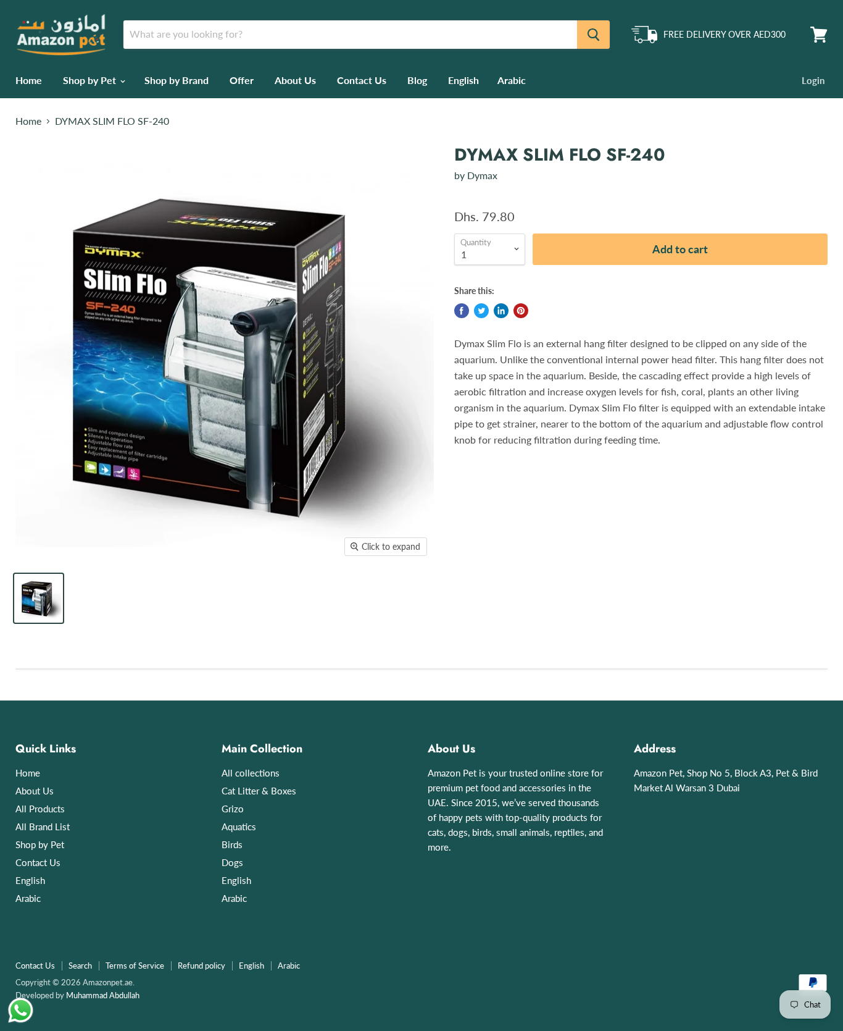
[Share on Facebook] (461, 310)
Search (80, 965)
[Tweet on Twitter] (481, 310)
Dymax (482, 175)
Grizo (233, 808)
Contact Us (361, 80)
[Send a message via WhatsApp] (20, 1010)
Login (813, 80)
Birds (232, 844)
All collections (251, 772)
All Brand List (42, 826)
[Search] (593, 34)
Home (28, 80)
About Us (295, 80)
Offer (242, 80)
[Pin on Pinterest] (520, 310)
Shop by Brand (176, 80)
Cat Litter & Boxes (259, 790)
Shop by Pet (90, 80)
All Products (40, 808)
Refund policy (201, 965)
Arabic (511, 80)
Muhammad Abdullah (102, 995)
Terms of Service (135, 965)
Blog (417, 80)
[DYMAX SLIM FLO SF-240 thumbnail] (38, 598)
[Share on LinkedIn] (501, 310)
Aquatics (239, 826)
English (463, 80)
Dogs (232, 862)
